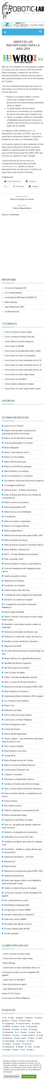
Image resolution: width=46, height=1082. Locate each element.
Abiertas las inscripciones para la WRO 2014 (23, 871)
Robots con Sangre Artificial (16, 526)
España (7, 1029)
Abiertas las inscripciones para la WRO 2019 (23, 535)
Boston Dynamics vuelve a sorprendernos (22, 563)
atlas (12, 1018)
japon (24, 1032)
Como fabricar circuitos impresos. (19, 341)
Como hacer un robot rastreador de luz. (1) (22, 365)
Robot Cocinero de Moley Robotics (19, 765)
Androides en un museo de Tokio (19, 837)
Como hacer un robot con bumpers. (20, 355)
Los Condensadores (13, 292)
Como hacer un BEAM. (14, 346)
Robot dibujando (11, 447)
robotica (22, 1041)
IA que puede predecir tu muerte (18, 443)
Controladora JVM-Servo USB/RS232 (20, 297)
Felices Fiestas (10, 801)
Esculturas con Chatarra (14, 585)
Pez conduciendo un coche (16, 900)
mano (17, 1035)
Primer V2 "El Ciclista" (11, 993)
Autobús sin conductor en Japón (18, 599)
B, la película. (10, 516)
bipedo (20, 1018)
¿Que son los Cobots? (14, 426)
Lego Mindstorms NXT (14, 307)
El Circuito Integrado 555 (15, 288)
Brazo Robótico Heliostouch (17, 549)
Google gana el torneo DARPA (17, 910)
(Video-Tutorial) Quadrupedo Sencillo (20, 677)
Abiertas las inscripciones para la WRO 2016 (23, 686)
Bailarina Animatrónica (14, 875)
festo (25, 1029)
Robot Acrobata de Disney (15, 540)
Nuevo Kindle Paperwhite (15, 734)
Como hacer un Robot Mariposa (18, 719)
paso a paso (21, 1038)
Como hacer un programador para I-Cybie (22, 351)
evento (17, 1029)
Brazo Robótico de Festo (15, 751)
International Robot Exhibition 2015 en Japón (23, 696)
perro (32, 1038)
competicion (9, 1024)
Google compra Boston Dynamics (19, 914)
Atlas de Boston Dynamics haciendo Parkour (23, 545)
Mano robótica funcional (15, 462)
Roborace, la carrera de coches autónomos (23, 636)
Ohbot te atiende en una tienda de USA (21, 810)
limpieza (8, 1035)
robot (40, 1038)
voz (23, 1050)
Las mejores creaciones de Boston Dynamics (24, 480)
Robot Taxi (9, 705)
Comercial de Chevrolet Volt (16, 770)
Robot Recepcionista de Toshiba (18, 760)
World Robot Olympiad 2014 (16, 905)
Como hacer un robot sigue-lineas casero (22, 388)
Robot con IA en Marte (14, 457)
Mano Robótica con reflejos (16, 471)
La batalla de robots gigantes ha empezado (23, 595)
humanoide (9, 1032)
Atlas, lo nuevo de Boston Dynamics (20, 682)
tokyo (38, 1047)
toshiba (7, 1050)
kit (40, 1032)
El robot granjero (11, 933)
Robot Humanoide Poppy (15, 815)
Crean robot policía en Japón (14, 984)
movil (41, 1035)
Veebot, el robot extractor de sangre (20, 888)
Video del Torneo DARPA (15, 919)
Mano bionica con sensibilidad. (17, 512)
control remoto (24, 1024)
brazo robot (26, 1021)
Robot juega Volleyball (14, 612)
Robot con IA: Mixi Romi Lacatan (18, 438)
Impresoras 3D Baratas (14, 581)
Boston (30, 1018)
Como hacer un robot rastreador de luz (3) (22, 360)
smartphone (9, 1047)
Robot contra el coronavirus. (16, 502)
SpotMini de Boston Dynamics (17, 663)
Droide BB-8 (9, 755)
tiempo (20, 1047)
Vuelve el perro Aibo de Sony (17, 590)
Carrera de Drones (12, 729)
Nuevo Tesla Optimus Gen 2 (16, 452)
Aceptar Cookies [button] (29, 1076)
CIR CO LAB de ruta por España (18, 715)
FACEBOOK (8, 400)
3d (5, 1018)
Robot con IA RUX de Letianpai (17, 466)
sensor (17, 1044)
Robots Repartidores (13, 530)
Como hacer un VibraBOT (15, 379)
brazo (15, 1021)
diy (24, 1026)
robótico (8, 1044)
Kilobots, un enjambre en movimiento (21, 832)
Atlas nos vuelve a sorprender (17, 521)
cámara (37, 1024)
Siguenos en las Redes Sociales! (18, 820)
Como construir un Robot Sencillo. (19, 336)
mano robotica (29, 1035)
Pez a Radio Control (13, 805)
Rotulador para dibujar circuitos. (18, 924)
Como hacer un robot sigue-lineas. (19, 374)
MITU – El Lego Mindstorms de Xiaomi (21, 554)
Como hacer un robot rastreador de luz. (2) (23, 369)
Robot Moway (10, 302)
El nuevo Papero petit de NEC (17, 928)
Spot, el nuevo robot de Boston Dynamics (23, 788)
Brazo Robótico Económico (16, 691)
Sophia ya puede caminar (15, 576)
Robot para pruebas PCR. (15, 507)
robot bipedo (10, 1041)
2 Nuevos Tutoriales (13, 774)
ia (18, 1032)
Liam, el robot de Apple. (14, 672)
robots (31, 1041)
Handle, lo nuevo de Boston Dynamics (21, 641)
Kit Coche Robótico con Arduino (18, 476)
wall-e (31, 1050)
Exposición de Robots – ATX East (19, 857)
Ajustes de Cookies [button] (12, 1076)
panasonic (9, 1038)
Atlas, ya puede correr (13, 559)
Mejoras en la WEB (12, 646)
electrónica (33, 1026)
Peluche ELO (9, 861)
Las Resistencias (11, 311)
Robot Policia (10, 866)
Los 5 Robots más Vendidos (16, 701)
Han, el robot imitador (14, 746)
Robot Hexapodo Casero (15, 724)
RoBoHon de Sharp (12, 710)
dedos (16, 1026)
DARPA (7, 1026)
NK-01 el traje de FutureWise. (17, 668)
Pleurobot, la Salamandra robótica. (19, 779)
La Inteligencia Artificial (14, 485)
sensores (28, 1044)
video (16, 1050)
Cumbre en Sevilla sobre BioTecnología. (21, 784)
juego (33, 1032)
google (34, 1029)
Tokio (29, 1047)
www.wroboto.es (9, 166)
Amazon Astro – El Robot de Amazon (20, 490)
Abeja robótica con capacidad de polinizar (22, 658)
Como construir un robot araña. (18, 332)
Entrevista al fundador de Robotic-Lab (21, 632)
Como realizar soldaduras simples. (19, 384)
